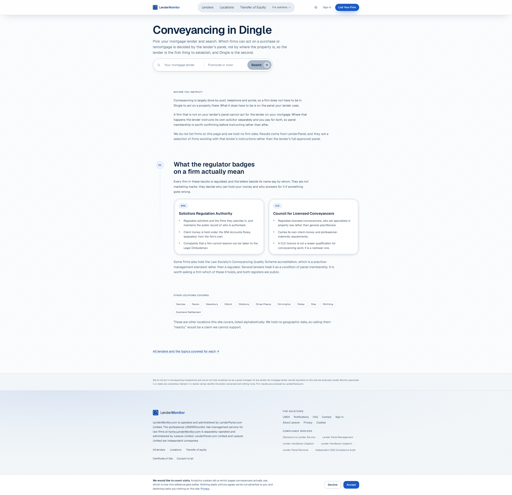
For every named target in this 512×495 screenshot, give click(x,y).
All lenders (159, 449)
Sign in (327, 7)
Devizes (180, 304)
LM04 (286, 417)
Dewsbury (212, 304)
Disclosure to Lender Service (299, 437)
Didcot (228, 304)
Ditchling (328, 304)
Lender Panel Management (337, 437)
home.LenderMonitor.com (184, 431)
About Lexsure (291, 422)
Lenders (207, 7)
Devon (195, 304)
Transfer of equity (196, 449)
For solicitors (279, 7)
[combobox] (182, 65)
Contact (326, 417)
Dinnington (284, 304)
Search (259, 65)
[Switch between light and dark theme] (316, 7)
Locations (227, 7)
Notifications (301, 417)
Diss (313, 304)
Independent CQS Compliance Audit (335, 450)
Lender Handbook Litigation (298, 443)
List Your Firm (347, 7)
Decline (333, 484)
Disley (301, 304)
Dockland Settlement (188, 312)
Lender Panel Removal (295, 450)
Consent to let (185, 458)
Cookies (321, 422)
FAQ (315, 417)
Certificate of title (163, 458)
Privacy (308, 422)
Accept (351, 484)
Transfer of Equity (253, 7)
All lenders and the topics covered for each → (186, 351)
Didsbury (244, 304)
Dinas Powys (263, 304)
